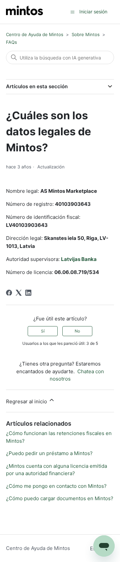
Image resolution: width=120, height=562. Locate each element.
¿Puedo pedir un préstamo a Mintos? (49, 453)
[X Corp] (19, 293)
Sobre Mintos (86, 34)
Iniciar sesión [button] (93, 11)
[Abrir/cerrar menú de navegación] (72, 11)
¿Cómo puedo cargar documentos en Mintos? (59, 498)
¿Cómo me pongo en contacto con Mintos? (56, 486)
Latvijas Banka (79, 259)
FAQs (11, 42)
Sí (43, 330)
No (77, 330)
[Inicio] (24, 12)
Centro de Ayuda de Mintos (34, 34)
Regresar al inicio (27, 401)
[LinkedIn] (28, 293)
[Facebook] (9, 293)
